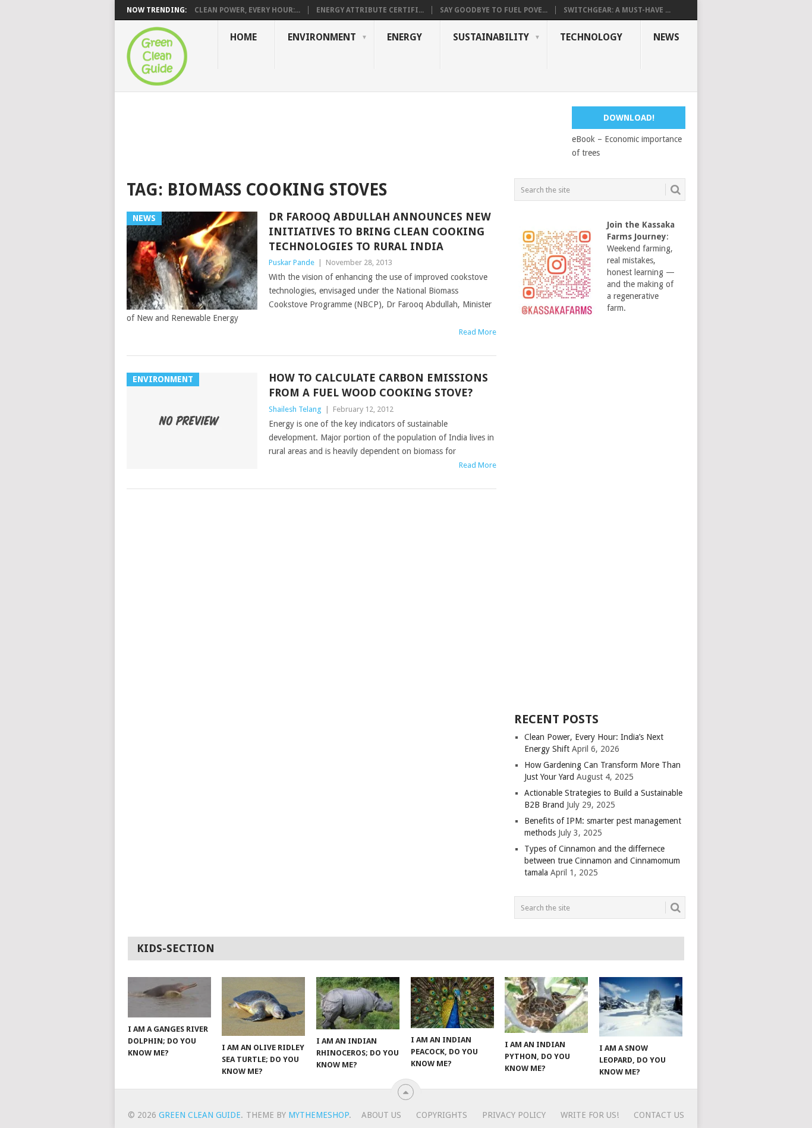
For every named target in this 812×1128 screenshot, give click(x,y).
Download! (628, 117)
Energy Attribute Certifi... (370, 10)
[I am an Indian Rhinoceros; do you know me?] (357, 1003)
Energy (404, 37)
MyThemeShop (318, 1115)
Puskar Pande (291, 262)
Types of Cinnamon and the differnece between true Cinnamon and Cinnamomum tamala (602, 860)
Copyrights (441, 1115)
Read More (477, 331)
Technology (591, 37)
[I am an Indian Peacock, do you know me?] (452, 1002)
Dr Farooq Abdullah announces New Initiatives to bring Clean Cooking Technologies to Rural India (380, 231)
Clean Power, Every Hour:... (247, 10)
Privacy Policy (514, 1115)
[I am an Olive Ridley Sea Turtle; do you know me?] (263, 1006)
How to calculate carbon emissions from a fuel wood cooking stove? (378, 385)
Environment (322, 37)
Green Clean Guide (200, 1115)
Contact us (659, 1115)
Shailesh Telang (295, 409)
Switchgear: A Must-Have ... (617, 10)
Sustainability (491, 37)
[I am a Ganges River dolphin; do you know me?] (169, 997)
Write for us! (590, 1115)
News (666, 37)
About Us (381, 1115)
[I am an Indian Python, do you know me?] (546, 1005)
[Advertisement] (343, 133)
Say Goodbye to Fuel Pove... (493, 10)
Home (243, 37)
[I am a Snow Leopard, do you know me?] (640, 1006)
